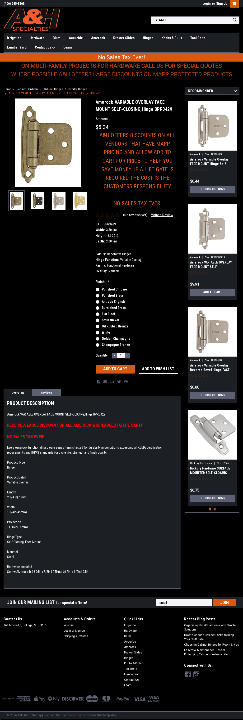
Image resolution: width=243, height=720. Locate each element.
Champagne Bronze (116, 345)
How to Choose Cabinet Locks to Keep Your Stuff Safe (209, 637)
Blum (57, 38)
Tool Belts (197, 38)
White (106, 332)
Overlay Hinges (77, 89)
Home (7, 89)
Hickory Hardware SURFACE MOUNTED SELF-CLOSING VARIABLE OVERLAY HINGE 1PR (212, 472)
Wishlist (69, 625)
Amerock (98, 38)
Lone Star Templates (102, 715)
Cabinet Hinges (53, 89)
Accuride (76, 38)
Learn (67, 47)
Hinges (148, 38)
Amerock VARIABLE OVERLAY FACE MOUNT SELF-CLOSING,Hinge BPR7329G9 (211, 266)
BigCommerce (65, 715)
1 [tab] (210, 509)
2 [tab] (215, 509)
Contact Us (43, 47)
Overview (17, 392)
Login (206, 3)
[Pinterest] (126, 382)
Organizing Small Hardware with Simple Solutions (210, 627)
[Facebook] (98, 382)
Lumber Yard (17, 47)
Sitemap (36, 715)
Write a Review (162, 215)
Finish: (102, 282)
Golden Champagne (116, 338)
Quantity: (102, 355)
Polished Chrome (114, 289)
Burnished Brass (114, 308)
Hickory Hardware (201, 463)
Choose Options (212, 189)
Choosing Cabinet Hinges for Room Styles (211, 644)
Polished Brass (113, 295)
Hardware (37, 38)
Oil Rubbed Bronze (115, 326)
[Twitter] (119, 382)
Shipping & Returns (76, 636)
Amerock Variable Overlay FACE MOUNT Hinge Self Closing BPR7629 (209, 163)
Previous (8, 142)
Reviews (46, 392)
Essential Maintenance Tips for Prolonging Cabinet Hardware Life (206, 652)
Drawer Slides (124, 38)
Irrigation (14, 38)
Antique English (113, 302)
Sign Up (221, 3)
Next (87, 142)
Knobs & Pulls (172, 38)
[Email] (105, 382)
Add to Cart (212, 292)
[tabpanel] (212, 147)
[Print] (112, 382)
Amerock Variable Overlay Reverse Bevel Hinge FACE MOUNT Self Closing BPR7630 (212, 369)
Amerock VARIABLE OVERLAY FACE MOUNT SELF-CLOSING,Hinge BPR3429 (54, 93)
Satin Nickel (110, 320)
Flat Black (109, 314)
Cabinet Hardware (28, 89)
